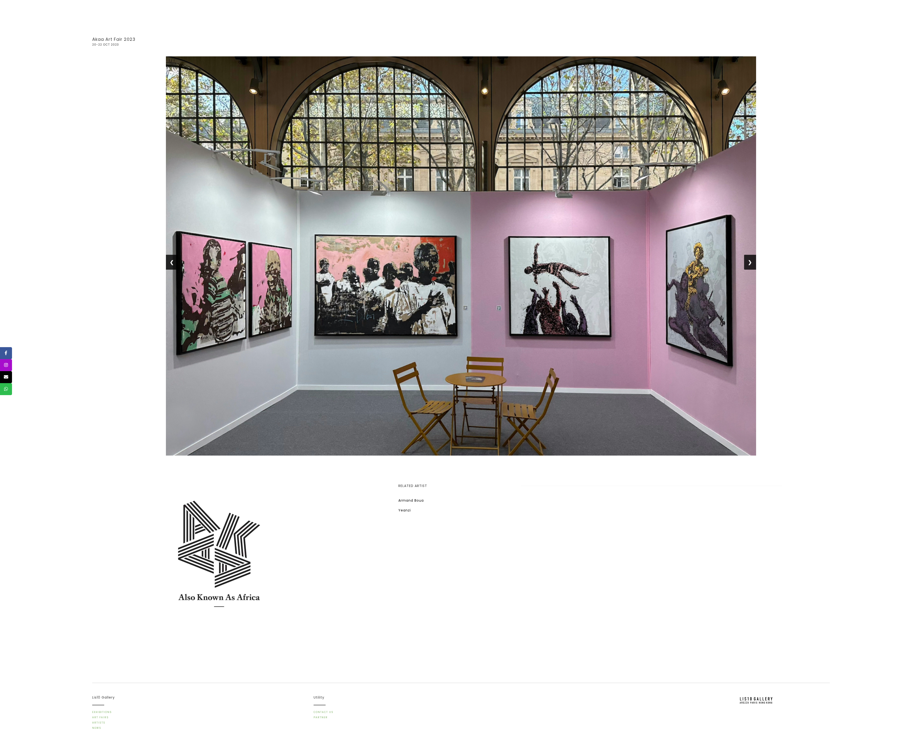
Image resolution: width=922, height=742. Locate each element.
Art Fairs (100, 717)
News (96, 728)
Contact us (324, 712)
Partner (321, 717)
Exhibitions (102, 712)
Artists (98, 722)
